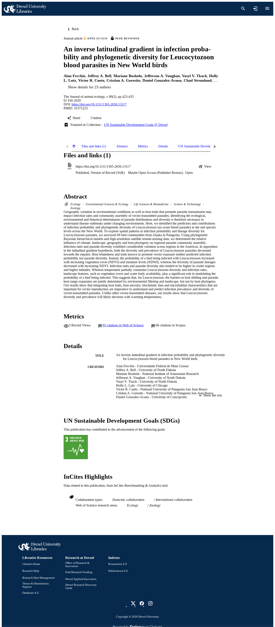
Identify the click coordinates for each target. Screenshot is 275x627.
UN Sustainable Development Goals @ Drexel (136, 125)
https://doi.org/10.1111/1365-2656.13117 (99, 104)
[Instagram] (150, 603)
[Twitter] (133, 603)
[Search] (243, 8)
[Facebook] (142, 603)
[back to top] (73, 146)
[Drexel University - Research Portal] (24, 9)
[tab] (93, 146)
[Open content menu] (267, 8)
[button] (205, 166)
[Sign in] (255, 8)
